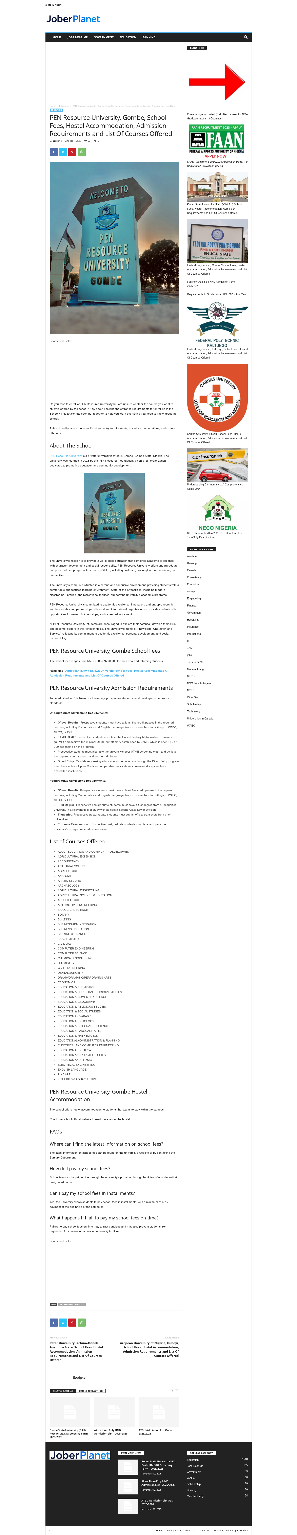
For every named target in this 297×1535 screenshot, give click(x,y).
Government (104, 37)
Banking (149, 37)
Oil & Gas (193, 697)
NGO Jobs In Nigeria (199, 683)
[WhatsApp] (82, 152)
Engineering (194, 598)
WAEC (191, 725)
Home (57, 37)
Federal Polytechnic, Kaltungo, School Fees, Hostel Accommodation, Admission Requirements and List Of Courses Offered (217, 353)
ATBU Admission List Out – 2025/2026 (155, 1431)
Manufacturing (195, 669)
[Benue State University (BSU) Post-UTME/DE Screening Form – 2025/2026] (70, 1412)
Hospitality (193, 619)
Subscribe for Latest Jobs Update (231, 1530)
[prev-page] (172, 1391)
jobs (189, 655)
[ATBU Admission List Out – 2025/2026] (159, 1412)
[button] (245, 37)
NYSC (190, 690)
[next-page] (177, 1391)
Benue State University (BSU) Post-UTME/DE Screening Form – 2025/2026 (70, 1433)
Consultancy (194, 577)
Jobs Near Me (77, 37)
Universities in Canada (200, 718)
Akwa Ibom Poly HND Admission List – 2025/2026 (110, 1431)
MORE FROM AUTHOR (91, 1390)
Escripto (57, 140)
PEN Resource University (66, 455)
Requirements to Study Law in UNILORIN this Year (216, 294)
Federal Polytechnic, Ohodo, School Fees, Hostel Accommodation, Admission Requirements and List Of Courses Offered (217, 269)
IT (188, 640)
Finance (191, 605)
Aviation (192, 556)
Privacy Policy (173, 1530)
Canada (191, 570)
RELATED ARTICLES (63, 1390)
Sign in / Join (53, 4)
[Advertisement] (114, 71)
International (194, 633)
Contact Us (204, 1530)
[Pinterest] (72, 152)
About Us (190, 1530)
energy (191, 591)
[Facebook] (54, 152)
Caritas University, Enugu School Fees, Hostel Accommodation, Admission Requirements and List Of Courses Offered (217, 438)
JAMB (190, 647)
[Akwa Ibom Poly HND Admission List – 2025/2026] (114, 1412)
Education (128, 37)
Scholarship (194, 704)
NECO (191, 676)
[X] (63, 152)
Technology (193, 711)
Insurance (193, 626)
